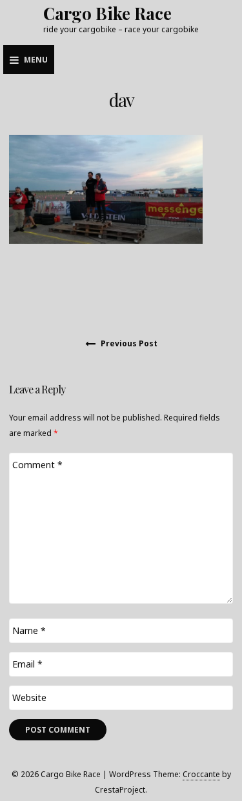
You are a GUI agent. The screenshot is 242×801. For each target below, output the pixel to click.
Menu (36, 59)
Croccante (201, 774)
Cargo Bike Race (107, 13)
